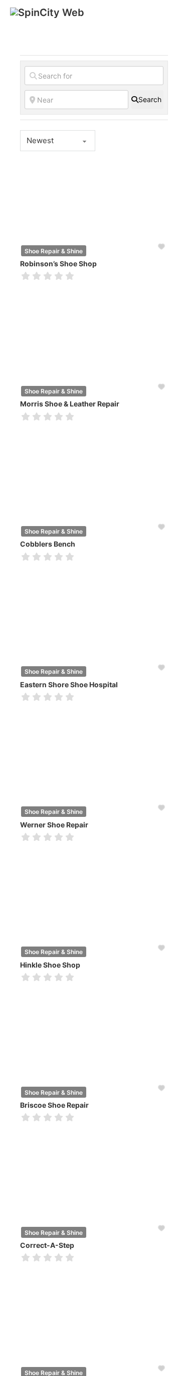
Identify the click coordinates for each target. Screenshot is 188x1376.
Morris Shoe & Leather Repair (69, 403)
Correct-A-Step (47, 1245)
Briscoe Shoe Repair (54, 1105)
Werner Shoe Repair (54, 824)
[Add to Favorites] (163, 246)
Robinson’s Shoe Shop (58, 263)
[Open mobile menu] (173, 18)
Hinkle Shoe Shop (50, 965)
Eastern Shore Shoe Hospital (69, 684)
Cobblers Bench (47, 544)
